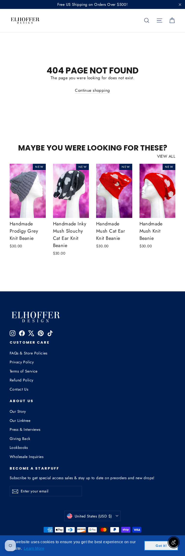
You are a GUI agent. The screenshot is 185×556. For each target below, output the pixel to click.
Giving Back (20, 438)
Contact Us (19, 389)
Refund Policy (21, 380)
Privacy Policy (22, 362)
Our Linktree (20, 420)
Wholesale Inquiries (26, 456)
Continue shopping (92, 90)
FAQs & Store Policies (28, 353)
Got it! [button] (161, 546)
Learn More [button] (34, 548)
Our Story (18, 411)
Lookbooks (19, 447)
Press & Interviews (25, 429)
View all (166, 156)
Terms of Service (24, 371)
